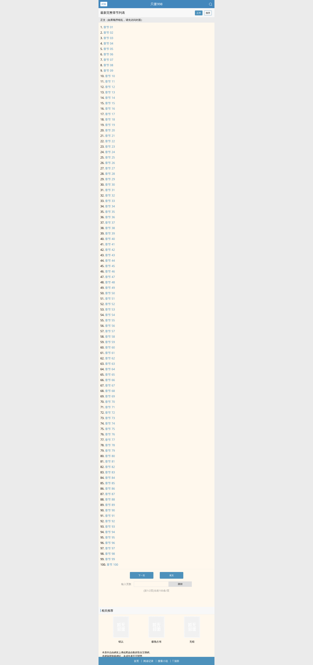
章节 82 (110, 467)
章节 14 (110, 98)
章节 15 (110, 103)
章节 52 (110, 304)
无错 (192, 641)
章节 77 (110, 440)
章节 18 (110, 119)
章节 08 (108, 65)
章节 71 (110, 407)
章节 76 (110, 434)
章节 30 (110, 185)
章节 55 (110, 320)
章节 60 (110, 347)
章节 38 (110, 228)
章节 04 (108, 43)
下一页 (141, 575)
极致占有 (156, 641)
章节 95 (110, 537)
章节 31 (110, 190)
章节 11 (110, 81)
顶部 (176, 661)
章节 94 (110, 532)
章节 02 (108, 33)
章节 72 (110, 413)
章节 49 (110, 288)
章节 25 (110, 157)
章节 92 (110, 521)
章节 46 (110, 271)
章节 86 (110, 489)
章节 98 (110, 554)
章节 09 (108, 71)
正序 (199, 12)
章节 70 (110, 402)
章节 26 (110, 163)
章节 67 (110, 385)
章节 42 (110, 250)
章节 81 (110, 461)
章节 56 (110, 326)
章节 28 (110, 174)
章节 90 (110, 510)
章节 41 (110, 244)
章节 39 (110, 233)
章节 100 (112, 565)
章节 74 (110, 423)
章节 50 (110, 293)
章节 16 (110, 109)
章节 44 (110, 261)
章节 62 (110, 358)
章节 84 (110, 478)
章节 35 (110, 212)
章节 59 (110, 342)
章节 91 (110, 516)
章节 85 (110, 483)
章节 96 (110, 543)
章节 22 (110, 141)
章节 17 (110, 114)
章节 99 (110, 559)
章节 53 (110, 309)
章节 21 (110, 136)
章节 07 (108, 60)
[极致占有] (156, 637)
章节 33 (110, 201)
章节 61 (110, 353)
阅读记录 (148, 661)
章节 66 (110, 380)
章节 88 (110, 499)
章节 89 (110, 505)
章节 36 (110, 217)
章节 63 (110, 364)
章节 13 (110, 92)
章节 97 (110, 548)
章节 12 (110, 87)
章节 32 (110, 195)
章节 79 (110, 451)
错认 (121, 641)
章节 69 (110, 396)
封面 (103, 4)
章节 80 (110, 456)
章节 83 (110, 472)
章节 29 (110, 179)
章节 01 (108, 27)
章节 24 (110, 152)
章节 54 (110, 315)
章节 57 (110, 331)
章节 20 (110, 130)
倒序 (208, 12)
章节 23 (110, 147)
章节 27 (110, 168)
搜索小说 (163, 661)
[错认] (121, 637)
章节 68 (110, 391)
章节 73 (110, 418)
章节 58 (110, 337)
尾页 (171, 575)
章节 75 (110, 429)
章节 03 (108, 38)
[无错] (192, 637)
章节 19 (110, 125)
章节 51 (110, 299)
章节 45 (110, 266)
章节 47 (110, 277)
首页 (136, 661)
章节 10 (110, 76)
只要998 (156, 4)
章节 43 (110, 255)
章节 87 (110, 494)
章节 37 (110, 223)
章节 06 (108, 54)
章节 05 (108, 49)
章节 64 (110, 369)
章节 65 (110, 375)
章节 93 (110, 527)
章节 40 (110, 239)
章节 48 (110, 282)
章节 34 (110, 206)
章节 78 (110, 445)
